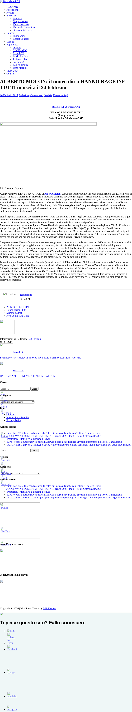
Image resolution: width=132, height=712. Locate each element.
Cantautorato (36, 95)
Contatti (10, 73)
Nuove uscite (59, 95)
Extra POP (18, 53)
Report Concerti (21, 38)
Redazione (24, 95)
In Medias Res (20, 56)
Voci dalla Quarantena (24, 27)
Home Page (12, 6)
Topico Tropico (20, 65)
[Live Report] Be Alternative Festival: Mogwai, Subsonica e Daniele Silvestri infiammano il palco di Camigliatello (64, 441)
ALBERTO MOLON (17, 307)
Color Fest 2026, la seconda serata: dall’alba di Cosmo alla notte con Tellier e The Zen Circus (53, 433)
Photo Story (19, 35)
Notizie (10, 12)
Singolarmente (20, 21)
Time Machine (20, 67)
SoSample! (18, 62)
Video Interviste (21, 24)
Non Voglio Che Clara (17, 315)
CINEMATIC (20, 50)
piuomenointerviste (22, 30)
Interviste (11, 15)
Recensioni (12, 9)
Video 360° (12, 70)
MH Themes (49, 608)
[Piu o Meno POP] (10, 1)
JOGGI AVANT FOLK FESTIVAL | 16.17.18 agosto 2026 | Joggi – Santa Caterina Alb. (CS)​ (54, 436)
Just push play (20, 59)
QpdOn (17, 47)
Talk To (10, 41)
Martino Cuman (14, 312)
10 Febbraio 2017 (9, 95)
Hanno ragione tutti (16, 310)
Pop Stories (12, 44)
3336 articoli (34, 339)
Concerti (10, 33)
